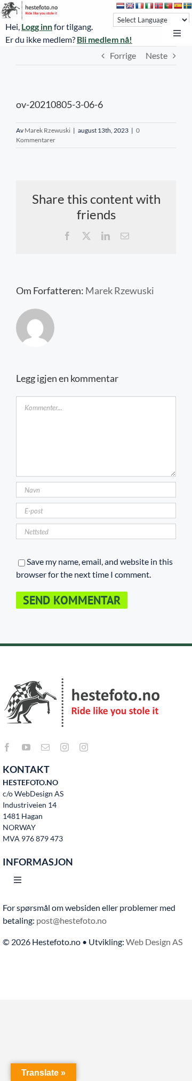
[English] (130, 6)
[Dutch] (120, 6)
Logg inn (36, 26)
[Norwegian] (159, 6)
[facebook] (7, 747)
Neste (156, 55)
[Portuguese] (168, 6)
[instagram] (64, 747)
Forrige (123, 55)
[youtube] (26, 747)
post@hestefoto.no (71, 920)
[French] (139, 6)
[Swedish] (187, 6)
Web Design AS (154, 942)
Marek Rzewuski (47, 130)
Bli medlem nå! (104, 39)
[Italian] (149, 6)
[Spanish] (178, 6)
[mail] (45, 747)
